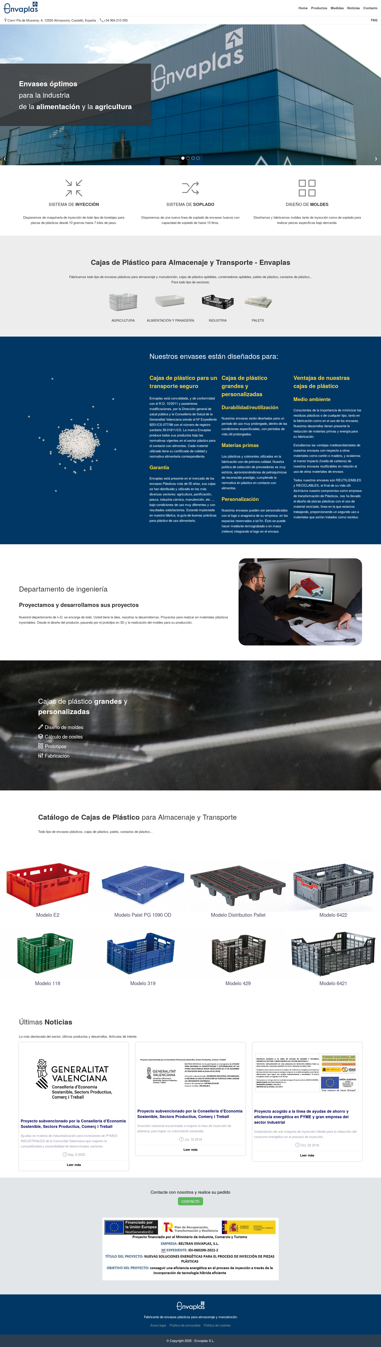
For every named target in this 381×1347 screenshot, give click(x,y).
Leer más (74, 1164)
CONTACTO (190, 1201)
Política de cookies (217, 1325)
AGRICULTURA (123, 320)
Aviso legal (158, 1325)
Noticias (353, 7)
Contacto (370, 7)
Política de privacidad (185, 1325)
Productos (319, 7)
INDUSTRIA (218, 320)
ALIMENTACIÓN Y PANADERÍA (170, 320)
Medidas (337, 7)
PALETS (258, 320)
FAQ (374, 20)
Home (303, 7)
